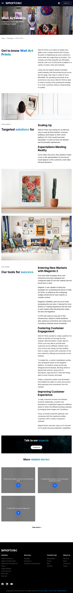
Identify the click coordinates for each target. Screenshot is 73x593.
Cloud (3, 566)
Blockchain (4, 573)
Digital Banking (6, 568)
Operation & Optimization (32, 563)
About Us (66, 558)
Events (49, 561)
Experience (27, 561)
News (65, 561)
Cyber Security (6, 571)
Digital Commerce (7, 558)
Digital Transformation (8, 561)
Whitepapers (51, 558)
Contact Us (66, 3)
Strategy (27, 558)
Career (65, 566)
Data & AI (4, 576)
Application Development (9, 563)
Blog (48, 563)
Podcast (49, 566)
